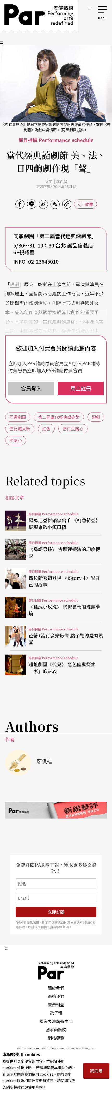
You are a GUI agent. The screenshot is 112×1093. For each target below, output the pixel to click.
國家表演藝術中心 (56, 1021)
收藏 (89, 204)
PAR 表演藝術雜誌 (56, 970)
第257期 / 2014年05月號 (56, 186)
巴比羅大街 (19, 428)
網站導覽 (56, 1038)
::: (89, 8)
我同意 (96, 1071)
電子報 (56, 1013)
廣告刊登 (56, 1004)
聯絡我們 (56, 996)
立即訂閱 (56, 912)
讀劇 (14, 284)
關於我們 (56, 988)
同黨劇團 (24, 321)
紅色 (46, 428)
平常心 (15, 440)
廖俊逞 (61, 181)
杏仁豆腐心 (73, 428)
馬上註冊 (80, 388)
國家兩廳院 (56, 1029)
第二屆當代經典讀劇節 (59, 417)
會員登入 (31, 388)
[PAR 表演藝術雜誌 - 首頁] (39, 16)
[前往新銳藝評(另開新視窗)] (56, 810)
